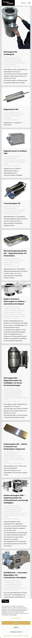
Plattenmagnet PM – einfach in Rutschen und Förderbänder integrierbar (15, 446)
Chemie (18, 57)
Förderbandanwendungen (10, 114)
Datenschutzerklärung (17, 635)
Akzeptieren (16, 623)
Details (18, 28)
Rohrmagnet (12, 397)
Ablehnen (16, 627)
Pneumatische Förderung (10, 395)
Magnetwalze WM (11, 109)
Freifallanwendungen (9, 59)
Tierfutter (6, 64)
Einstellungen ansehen (16, 632)
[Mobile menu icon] (29, 3)
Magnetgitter (14, 310)
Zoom (14, 28)
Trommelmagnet (19, 212)
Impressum (26, 635)
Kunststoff (18, 59)
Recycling (12, 63)
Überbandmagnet (8, 264)
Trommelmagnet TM (12, 203)
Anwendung (7, 57)
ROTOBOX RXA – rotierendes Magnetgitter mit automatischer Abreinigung (15, 575)
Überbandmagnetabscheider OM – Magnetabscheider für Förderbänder (15, 253)
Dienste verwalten (15, 618)
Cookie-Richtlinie (7, 635)
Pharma (13, 61)
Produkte (6, 116)
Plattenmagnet (19, 457)
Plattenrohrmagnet (8, 513)
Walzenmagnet (7, 118)
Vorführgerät (12, 64)
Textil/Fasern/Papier (20, 63)
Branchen (12, 57)
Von (7, 66)
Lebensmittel (7, 61)
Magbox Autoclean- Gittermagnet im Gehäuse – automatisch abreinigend (15, 301)
